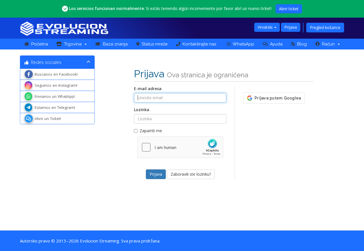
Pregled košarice (325, 27)
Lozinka (141, 109)
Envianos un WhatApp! (55, 96)
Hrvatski (266, 27)
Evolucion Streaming (99, 241)
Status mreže (153, 44)
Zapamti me (151, 130)
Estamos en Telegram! (55, 107)
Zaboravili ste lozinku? (191, 174)
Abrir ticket (289, 8)
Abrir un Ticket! (48, 118)
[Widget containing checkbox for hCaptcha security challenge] (180, 147)
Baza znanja (114, 44)
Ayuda (275, 44)
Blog (301, 44)
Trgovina (73, 44)
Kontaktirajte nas (198, 44)
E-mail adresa (148, 88)
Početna (38, 44)
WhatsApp (242, 44)
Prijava (290, 27)
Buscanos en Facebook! (56, 74)
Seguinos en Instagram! (56, 85)
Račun (328, 44)
